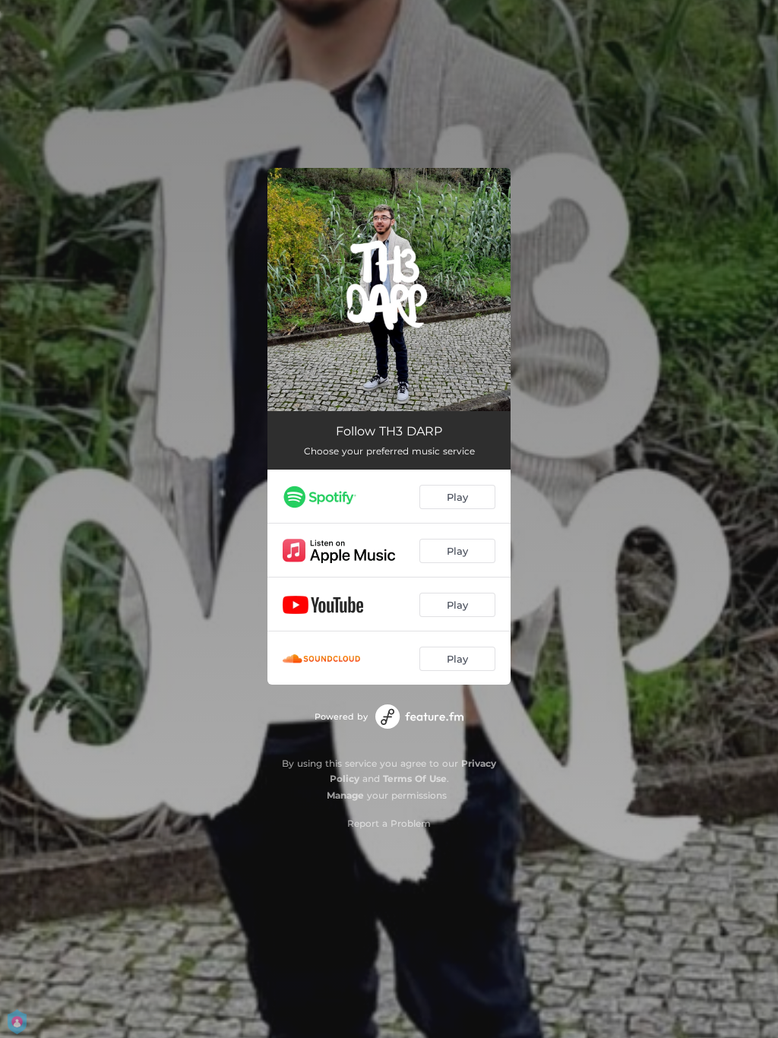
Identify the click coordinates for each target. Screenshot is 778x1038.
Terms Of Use (415, 778)
